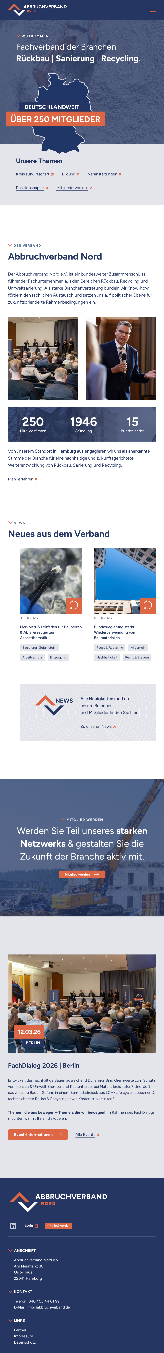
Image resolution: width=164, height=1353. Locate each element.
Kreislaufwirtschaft (33, 174)
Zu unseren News (96, 726)
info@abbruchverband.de (48, 1307)
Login (29, 1225)
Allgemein (138, 647)
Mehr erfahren (20, 479)
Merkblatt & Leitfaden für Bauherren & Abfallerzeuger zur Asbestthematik (51, 632)
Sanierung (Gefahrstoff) (39, 647)
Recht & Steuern (137, 657)
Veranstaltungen (102, 174)
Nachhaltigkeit (106, 657)
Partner (20, 1330)
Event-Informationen (33, 1134)
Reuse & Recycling (109, 647)
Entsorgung (58, 657)
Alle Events (85, 1134)
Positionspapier (30, 187)
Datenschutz (25, 1342)
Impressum (23, 1336)
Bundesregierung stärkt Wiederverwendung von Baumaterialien (114, 632)
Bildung (68, 174)
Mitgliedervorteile (72, 187)
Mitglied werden (77, 874)
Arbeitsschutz (32, 657)
